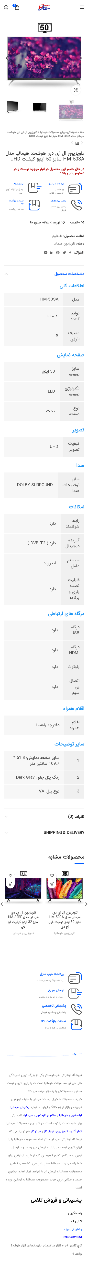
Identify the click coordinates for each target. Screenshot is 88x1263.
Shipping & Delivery (64, 833)
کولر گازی (76, 1131)
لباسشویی (75, 1115)
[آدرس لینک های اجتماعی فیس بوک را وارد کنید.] (70, 252)
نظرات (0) (76, 817)
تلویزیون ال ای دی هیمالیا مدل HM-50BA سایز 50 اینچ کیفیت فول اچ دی (64, 920)
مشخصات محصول (69, 274)
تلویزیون (62, 1131)
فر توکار (36, 1131)
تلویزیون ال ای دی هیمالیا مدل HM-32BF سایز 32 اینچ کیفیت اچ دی (23, 920)
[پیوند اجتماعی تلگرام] (46, 252)
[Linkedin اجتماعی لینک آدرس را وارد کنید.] (52, 252)
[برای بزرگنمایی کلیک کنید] (76, 90)
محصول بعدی (72, 143)
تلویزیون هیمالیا (64, 244)
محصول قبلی (81, 143)
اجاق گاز (49, 1131)
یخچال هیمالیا (20, 1107)
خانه (82, 132)
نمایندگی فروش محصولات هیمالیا (58, 132)
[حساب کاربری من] (6, 7)
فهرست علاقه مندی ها (45, 222)
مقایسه (75, 222)
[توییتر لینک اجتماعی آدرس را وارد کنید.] (64, 252)
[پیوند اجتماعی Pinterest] (58, 252)
